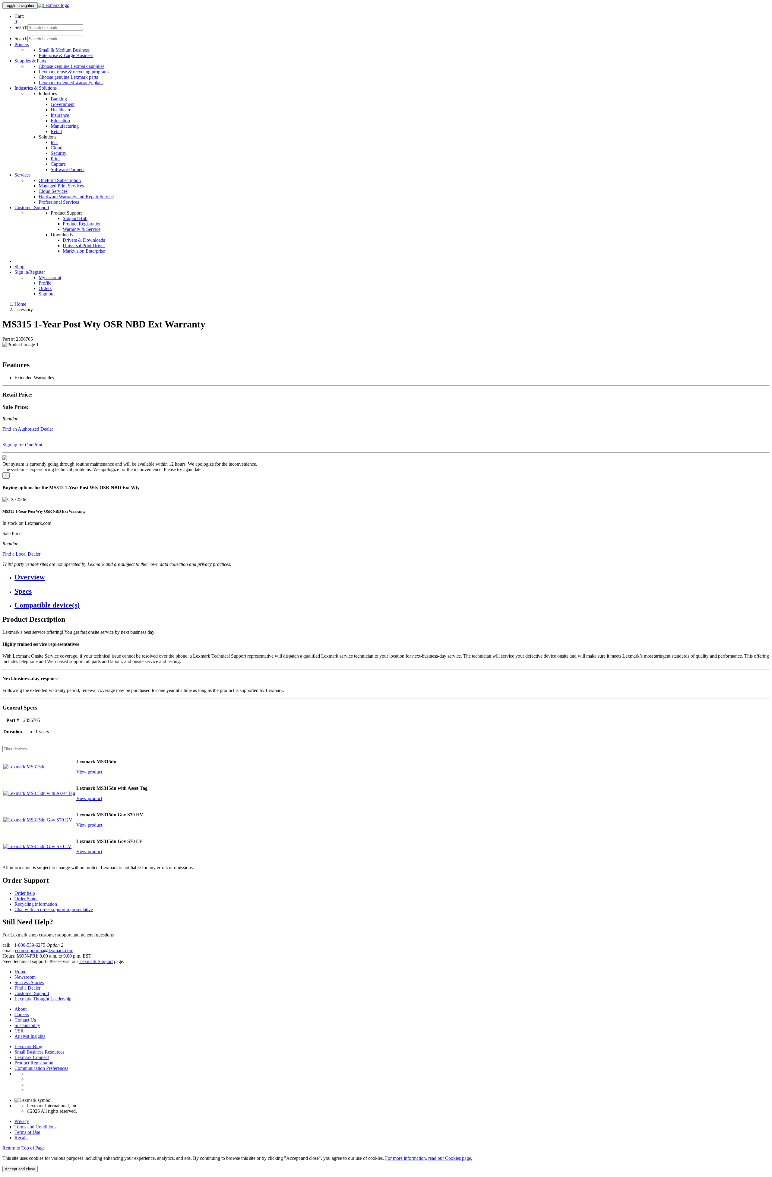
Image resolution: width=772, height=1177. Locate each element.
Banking (59, 98)
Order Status (26, 898)
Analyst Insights (29, 1036)
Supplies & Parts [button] (30, 60)
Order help (24, 893)
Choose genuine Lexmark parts (68, 77)
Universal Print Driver (84, 245)
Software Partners (67, 169)
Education (60, 120)
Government (62, 104)
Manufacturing (65, 126)
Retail (56, 131)
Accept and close (20, 1169)
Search (20, 27)
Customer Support (31, 993)
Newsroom (25, 977)
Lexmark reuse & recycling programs (74, 71)
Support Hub (75, 218)
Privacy (21, 1121)
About (20, 1009)
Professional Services (59, 202)
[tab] (392, 577)
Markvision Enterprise (84, 251)
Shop (19, 266)
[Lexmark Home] (53, 5)
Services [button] (22, 174)
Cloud (56, 147)
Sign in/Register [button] (29, 272)
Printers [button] (21, 44)
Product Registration (82, 223)
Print (55, 158)
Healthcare (61, 109)
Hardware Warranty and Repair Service (76, 196)
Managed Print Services (61, 185)
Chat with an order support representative (53, 909)
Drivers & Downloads (84, 240)
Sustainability (27, 1025)
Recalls (21, 1137)
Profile (45, 282)
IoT (54, 142)
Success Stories (29, 982)
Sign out (47, 293)
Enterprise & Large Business (66, 55)
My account (50, 277)
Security (58, 153)
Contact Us (25, 1019)
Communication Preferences (41, 1068)
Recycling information (35, 904)
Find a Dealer (27, 987)
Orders (45, 288)
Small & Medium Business (64, 50)
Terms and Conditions (35, 1126)
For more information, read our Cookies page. (428, 1158)
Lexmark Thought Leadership (42, 998)
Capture (58, 164)
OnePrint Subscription (60, 180)
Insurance (60, 115)
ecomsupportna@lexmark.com (44, 950)
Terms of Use (27, 1132)
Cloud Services (53, 191)
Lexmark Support (96, 961)
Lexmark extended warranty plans (71, 82)
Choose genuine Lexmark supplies (71, 66)
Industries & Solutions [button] (35, 88)
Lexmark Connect (31, 1057)
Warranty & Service (81, 229)
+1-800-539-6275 (28, 945)
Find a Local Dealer (21, 554)
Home (20, 304)
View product (89, 771)
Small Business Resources (39, 1051)
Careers (21, 1014)
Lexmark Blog (28, 1046)
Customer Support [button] (31, 207)
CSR (19, 1030)
